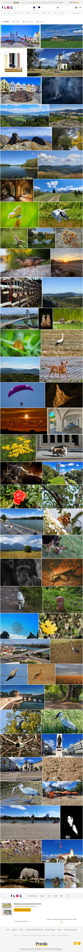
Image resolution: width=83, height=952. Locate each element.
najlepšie (6, 22)
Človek (9, 13)
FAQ (49, 896)
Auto (40, 2)
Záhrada (61, 2)
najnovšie (16, 22)
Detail (15, 13)
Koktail (43, 2)
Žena (52, 2)
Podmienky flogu (32, 896)
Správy (30, 2)
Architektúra (36, 13)
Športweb (35, 2)
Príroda (55, 13)
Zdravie (48, 2)
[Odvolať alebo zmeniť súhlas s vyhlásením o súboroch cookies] (75, 943)
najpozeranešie (29, 22)
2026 (49, 13)
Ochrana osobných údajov (70, 930)
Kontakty (14, 930)
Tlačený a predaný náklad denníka (34, 930)
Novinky (42, 896)
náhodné (40, 22)
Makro (43, 13)
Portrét (22, 13)
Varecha (56, 2)
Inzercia (21, 930)
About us (16, 935)
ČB (4, 13)
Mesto (28, 13)
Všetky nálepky (76, 13)
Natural (62, 13)
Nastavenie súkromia (63, 935)
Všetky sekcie (73, 2)
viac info (59, 950)
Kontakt (55, 896)
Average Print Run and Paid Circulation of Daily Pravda (35, 935)
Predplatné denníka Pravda (22, 910)
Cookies (53, 935)
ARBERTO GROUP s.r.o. (57, 949)
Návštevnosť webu (50, 930)
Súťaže (59, 930)
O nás (7, 930)
